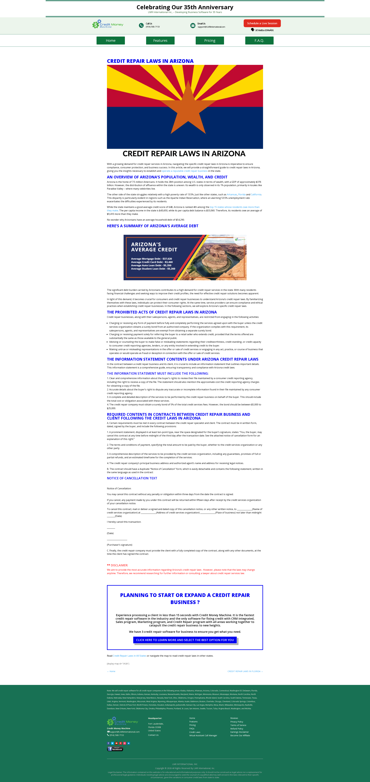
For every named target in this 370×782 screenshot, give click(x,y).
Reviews (234, 718)
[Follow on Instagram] (124, 743)
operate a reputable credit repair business (185, 170)
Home (110, 40)
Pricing (209, 40)
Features (160, 40)
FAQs (191, 728)
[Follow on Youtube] (116, 743)
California (256, 194)
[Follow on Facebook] (108, 743)
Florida (242, 194)
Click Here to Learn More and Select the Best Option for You (185, 640)
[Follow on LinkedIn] (128, 743)
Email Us (201, 23)
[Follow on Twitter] (112, 743)
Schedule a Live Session (262, 23)
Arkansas (232, 194)
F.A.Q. (259, 40)
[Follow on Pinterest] (120, 743)
